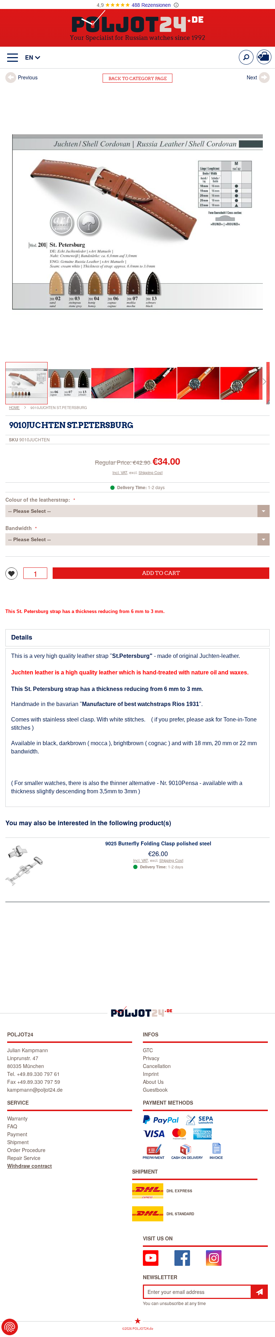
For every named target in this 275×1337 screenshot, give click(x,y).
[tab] (137, 637)
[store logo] (137, 21)
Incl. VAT (119, 472)
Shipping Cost (151, 472)
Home (14, 407)
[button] (29, 58)
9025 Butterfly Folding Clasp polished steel (158, 843)
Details (21, 637)
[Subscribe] (259, 1292)
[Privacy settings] (9, 1327)
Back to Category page (137, 78)
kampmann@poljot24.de (35, 1089)
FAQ (12, 1126)
